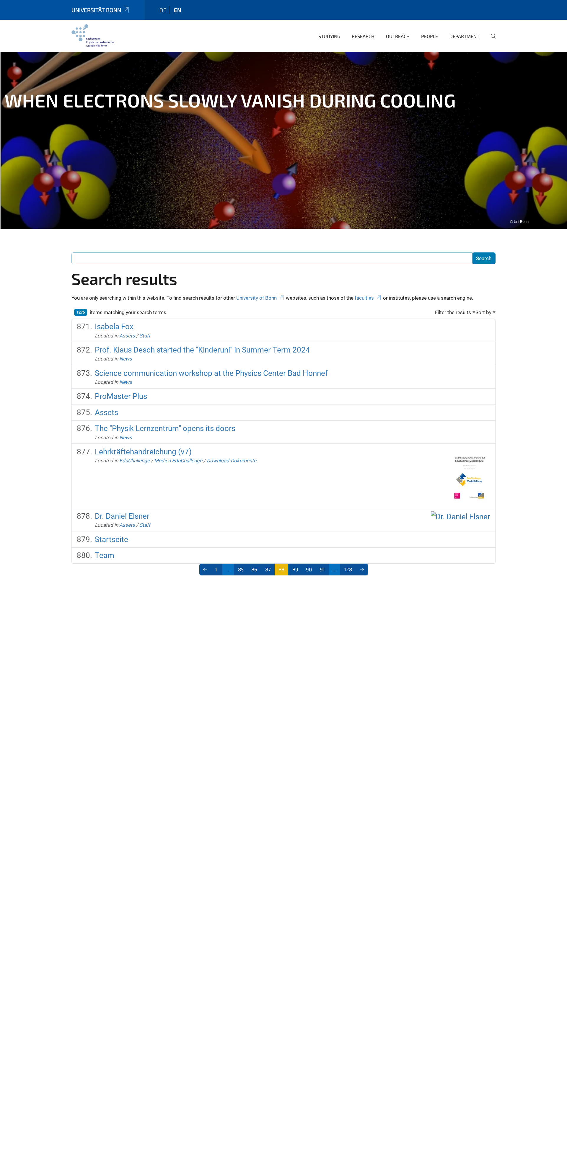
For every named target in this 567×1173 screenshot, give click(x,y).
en (177, 9)
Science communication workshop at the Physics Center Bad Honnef (211, 373)
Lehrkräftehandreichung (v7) (143, 451)
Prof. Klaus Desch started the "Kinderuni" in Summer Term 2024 (202, 349)
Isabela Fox (114, 326)
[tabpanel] (283, 140)
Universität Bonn (96, 9)
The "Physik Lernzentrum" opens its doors (165, 428)
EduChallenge (134, 461)
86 (254, 569)
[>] (362, 569)
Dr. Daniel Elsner (122, 516)
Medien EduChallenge (178, 461)
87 (268, 569)
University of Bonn (256, 298)
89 (295, 569)
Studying (329, 36)
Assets (127, 336)
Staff (144, 336)
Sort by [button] (483, 312)
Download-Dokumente (231, 461)
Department (464, 36)
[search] (491, 40)
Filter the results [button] (453, 312)
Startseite (111, 539)
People (429, 36)
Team (104, 555)
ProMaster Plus (121, 396)
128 (348, 569)
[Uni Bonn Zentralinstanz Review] (92, 35)
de (163, 9)
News (125, 359)
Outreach (398, 36)
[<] (205, 569)
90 (309, 569)
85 (241, 569)
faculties (364, 298)
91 (322, 569)
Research (363, 36)
